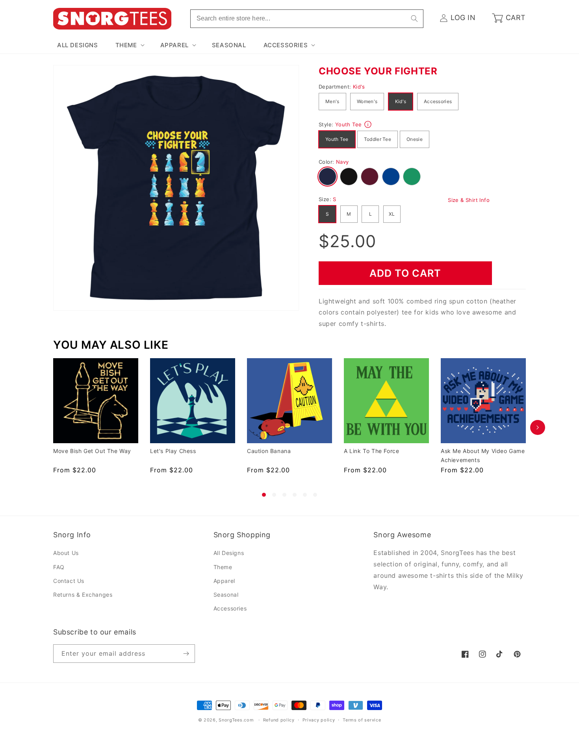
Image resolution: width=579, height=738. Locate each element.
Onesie (414, 139)
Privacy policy (318, 720)
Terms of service (362, 720)
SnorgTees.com (236, 720)
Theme (222, 567)
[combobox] (307, 19)
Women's (367, 101)
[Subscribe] (186, 653)
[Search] (414, 18)
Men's (332, 101)
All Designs (228, 553)
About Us (66, 553)
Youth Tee (337, 139)
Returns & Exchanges (82, 594)
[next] (538, 427)
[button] (129, 45)
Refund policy (279, 720)
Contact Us (68, 580)
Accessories (438, 101)
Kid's (400, 101)
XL (392, 214)
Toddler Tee (377, 139)
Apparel (224, 580)
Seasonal (226, 594)
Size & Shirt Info (469, 200)
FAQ (59, 567)
